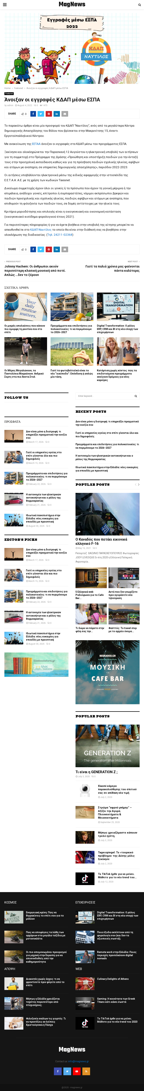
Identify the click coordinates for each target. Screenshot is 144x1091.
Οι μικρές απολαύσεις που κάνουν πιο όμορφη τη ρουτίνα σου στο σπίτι (24, 328)
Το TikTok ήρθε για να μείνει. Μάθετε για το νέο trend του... (117, 875)
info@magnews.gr (78, 1061)
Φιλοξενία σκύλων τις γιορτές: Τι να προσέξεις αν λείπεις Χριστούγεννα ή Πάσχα (46, 1021)
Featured (9, 94)
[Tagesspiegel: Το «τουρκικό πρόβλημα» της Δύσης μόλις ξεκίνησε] (85, 857)
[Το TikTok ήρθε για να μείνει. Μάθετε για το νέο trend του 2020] (85, 878)
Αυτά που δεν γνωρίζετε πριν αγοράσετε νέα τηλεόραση (123, 595)
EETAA (36, 144)
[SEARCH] (136, 396)
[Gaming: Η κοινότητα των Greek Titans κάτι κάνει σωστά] (85, 1003)
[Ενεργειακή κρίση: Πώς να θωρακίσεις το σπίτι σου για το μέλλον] (13, 917)
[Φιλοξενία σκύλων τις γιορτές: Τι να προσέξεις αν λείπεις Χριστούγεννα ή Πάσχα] (13, 1023)
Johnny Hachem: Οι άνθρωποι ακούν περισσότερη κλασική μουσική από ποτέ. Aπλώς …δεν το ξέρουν (35, 271)
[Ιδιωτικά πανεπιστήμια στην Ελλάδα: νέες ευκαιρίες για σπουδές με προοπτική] (13, 520)
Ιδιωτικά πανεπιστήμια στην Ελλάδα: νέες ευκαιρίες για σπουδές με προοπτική (43, 518)
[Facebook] (58, 1071)
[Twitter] (67, 1071)
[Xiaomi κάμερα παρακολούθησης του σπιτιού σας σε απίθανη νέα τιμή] (85, 790)
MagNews (72, 4)
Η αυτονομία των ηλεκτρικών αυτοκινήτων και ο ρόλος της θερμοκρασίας (43, 497)
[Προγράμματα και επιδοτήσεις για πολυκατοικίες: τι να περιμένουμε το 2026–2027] (13, 478)
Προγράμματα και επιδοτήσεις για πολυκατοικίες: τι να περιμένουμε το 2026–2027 (71, 328)
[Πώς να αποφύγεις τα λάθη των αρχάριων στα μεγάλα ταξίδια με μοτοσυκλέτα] (13, 937)
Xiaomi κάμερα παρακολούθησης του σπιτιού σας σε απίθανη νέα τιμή (117, 789)
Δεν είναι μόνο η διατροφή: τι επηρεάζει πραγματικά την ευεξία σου (46, 434)
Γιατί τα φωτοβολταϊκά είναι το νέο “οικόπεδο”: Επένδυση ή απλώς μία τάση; (72, 373)
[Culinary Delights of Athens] (85, 983)
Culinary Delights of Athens (113, 979)
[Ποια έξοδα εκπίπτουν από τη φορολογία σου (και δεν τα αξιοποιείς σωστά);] (85, 937)
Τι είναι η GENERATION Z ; (96, 772)
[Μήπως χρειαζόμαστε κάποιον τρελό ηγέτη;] (85, 837)
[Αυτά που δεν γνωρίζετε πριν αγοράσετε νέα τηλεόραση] (124, 577)
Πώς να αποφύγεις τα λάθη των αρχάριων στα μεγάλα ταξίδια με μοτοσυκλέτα (45, 935)
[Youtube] (77, 1071)
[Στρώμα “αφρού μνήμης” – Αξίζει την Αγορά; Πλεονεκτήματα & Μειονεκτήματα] (85, 812)
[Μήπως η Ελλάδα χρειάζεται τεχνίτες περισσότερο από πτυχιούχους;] (13, 1003)
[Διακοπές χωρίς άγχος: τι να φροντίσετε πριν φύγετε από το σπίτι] (13, 983)
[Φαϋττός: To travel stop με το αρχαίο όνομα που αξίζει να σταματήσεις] (124, 614)
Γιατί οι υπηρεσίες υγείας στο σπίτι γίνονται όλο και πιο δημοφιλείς (44, 455)
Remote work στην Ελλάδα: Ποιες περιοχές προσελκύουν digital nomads (116, 955)
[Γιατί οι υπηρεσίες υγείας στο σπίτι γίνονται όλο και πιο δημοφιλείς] (13, 457)
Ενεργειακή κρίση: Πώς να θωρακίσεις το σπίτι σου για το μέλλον (45, 915)
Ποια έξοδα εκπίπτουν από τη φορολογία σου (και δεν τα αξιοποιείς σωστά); (115, 935)
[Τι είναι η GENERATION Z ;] (108, 746)
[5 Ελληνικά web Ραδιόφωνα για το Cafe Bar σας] (91, 577)
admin (10, 105)
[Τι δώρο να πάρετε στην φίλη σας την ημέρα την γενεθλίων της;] (91, 614)
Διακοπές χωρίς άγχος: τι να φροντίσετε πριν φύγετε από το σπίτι (45, 982)
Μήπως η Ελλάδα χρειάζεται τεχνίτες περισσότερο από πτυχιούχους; (43, 1001)
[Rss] (86, 1071)
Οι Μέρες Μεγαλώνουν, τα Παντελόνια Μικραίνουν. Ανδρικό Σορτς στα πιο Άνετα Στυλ (24, 373)
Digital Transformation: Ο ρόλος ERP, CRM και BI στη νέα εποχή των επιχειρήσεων (117, 328)
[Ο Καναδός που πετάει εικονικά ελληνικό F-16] (108, 514)
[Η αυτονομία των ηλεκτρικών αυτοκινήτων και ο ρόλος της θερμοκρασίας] (13, 499)
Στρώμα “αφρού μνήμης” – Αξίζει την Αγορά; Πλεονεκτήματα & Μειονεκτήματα (115, 812)
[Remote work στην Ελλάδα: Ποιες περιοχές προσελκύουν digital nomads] (85, 957)
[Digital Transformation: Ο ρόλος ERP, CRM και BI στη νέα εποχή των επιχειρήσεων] (85, 917)
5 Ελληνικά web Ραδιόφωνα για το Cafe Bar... (90, 595)
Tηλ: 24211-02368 (59, 234)
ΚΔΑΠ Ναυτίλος (40, 229)
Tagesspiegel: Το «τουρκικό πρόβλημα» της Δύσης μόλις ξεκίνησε (116, 856)
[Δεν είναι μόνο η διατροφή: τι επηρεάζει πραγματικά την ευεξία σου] (13, 436)
